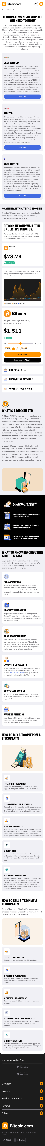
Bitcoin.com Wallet (17, 673)
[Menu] (41, 4)
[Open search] (36, 4)
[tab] (7, 348)
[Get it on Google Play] (22, 1067)
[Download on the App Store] (22, 1074)
